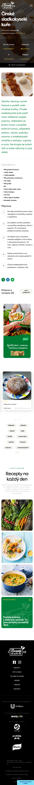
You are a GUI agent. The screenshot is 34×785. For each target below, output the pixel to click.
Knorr (17, 680)
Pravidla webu (17, 767)
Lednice (17, 685)
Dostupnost (17, 781)
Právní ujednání (17, 778)
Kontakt (17, 689)
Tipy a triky (17, 672)
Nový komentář (26, 291)
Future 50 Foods (17, 676)
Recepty (17, 668)
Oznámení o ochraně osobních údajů (17, 774)
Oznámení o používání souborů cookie (17, 771)
